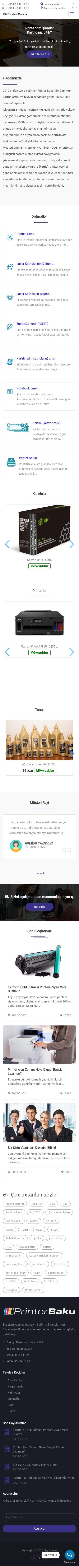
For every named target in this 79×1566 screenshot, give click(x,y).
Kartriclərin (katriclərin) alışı (35, 358)
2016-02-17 (19, 1015)
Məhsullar (14, 1399)
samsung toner (15, 1264)
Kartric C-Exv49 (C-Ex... (39, 543)
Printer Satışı (28, 458)
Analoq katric (27, 1246)
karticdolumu (14, 1212)
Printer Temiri (33, 1290)
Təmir (24, 1229)
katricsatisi (39, 1264)
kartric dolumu (15, 1203)
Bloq (10, 1405)
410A (53, 1229)
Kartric (34, 1221)
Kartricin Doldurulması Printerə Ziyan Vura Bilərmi (40, 1432)
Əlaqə (11, 1411)
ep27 (39, 1229)
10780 (67, 1015)
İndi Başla (40, 906)
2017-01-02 (19, 1093)
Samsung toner (40, 764)
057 (65, 1203)
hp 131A (49, 1281)
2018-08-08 (19, 1171)
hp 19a (37, 1238)
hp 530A (51, 1221)
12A (8, 1246)
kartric (47, 1246)
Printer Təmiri (25, 234)
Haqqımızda (15, 1386)
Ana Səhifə (14, 1380)
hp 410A (37, 1203)
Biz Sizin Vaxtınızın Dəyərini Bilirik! (32, 1148)
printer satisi (13, 1255)
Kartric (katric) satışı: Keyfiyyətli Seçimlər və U (43, 1478)
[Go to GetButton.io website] (70, 1562)
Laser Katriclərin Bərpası (33, 294)
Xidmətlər (13, 1392)
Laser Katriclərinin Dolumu (34, 264)
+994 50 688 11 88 (17, 7)
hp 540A (11, 1281)
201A (37, 1272)
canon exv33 (13, 1221)
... (64, 185)
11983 (67, 1093)
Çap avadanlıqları (59, 1212)
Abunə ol (39, 1528)
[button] (7, 544)
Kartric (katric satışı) (47, 423)
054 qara (11, 1290)
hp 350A (35, 1212)
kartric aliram (56, 1272)
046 (52, 1203)
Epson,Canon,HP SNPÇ (32, 324)
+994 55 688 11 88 (17, 3)
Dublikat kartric (15, 1238)
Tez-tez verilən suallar (55, 8)
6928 (68, 1171)
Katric (9, 1229)
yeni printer (56, 1238)
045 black (30, 1281)
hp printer (60, 1264)
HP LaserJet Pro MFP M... (39, 655)
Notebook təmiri (27, 388)
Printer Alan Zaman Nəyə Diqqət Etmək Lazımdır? (38, 1449)
